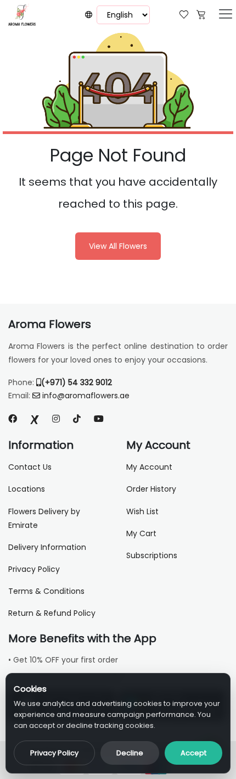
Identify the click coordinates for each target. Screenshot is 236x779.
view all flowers (118, 246)
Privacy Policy (54, 753)
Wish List (142, 511)
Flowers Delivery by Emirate (44, 518)
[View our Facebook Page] (12, 419)
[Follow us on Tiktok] (77, 419)
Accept (193, 753)
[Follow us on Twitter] (34, 419)
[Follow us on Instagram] (56, 419)
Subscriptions (151, 555)
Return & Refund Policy (51, 613)
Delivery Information (47, 547)
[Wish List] (184, 13)
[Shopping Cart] (201, 13)
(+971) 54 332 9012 (76, 382)
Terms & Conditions (46, 591)
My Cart (141, 533)
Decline (129, 753)
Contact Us (30, 466)
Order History (151, 488)
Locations (26, 488)
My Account (149, 466)
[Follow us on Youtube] (103, 419)
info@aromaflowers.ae (86, 395)
